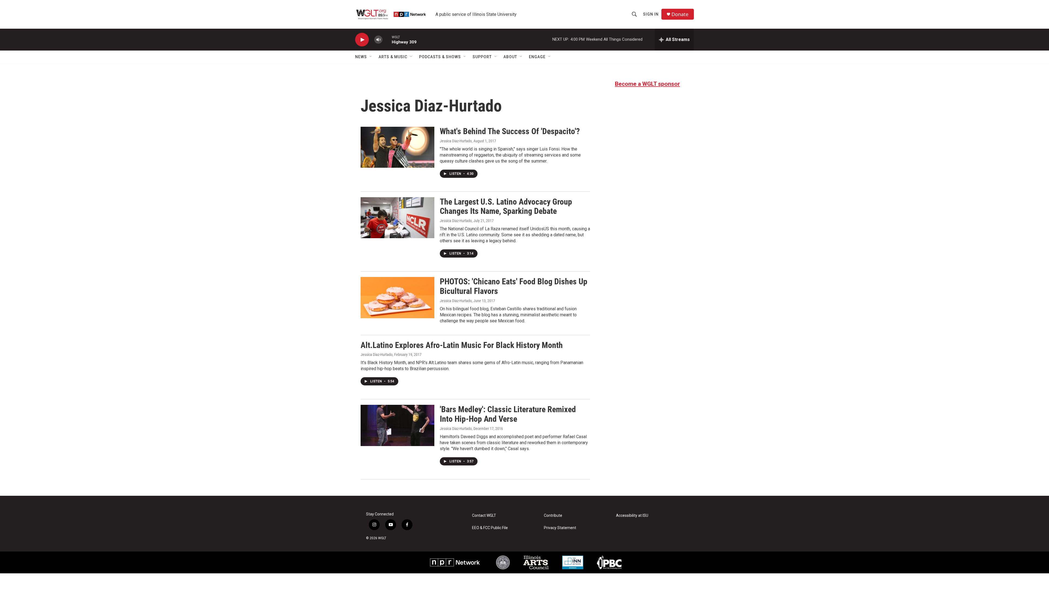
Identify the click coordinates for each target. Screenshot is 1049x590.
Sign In (651, 14)
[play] (362, 40)
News (361, 57)
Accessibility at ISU (632, 516)
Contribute (553, 516)
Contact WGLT (484, 516)
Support (482, 57)
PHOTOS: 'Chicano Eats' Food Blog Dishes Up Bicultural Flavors (513, 286)
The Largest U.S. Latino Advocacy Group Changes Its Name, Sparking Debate (506, 206)
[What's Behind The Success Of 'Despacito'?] (397, 147)
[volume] (378, 40)
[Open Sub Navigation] (371, 57)
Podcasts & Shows (440, 57)
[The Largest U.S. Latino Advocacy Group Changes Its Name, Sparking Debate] (397, 217)
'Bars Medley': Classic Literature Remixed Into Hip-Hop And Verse (508, 414)
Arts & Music (393, 57)
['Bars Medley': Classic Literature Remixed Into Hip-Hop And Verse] (397, 425)
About (510, 57)
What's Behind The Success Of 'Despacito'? (510, 131)
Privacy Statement (560, 528)
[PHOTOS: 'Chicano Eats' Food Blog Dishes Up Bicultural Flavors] (397, 297)
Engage (537, 57)
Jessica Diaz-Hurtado (456, 141)
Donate (679, 14)
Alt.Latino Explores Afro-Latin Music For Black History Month (462, 345)
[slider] (387, 39)
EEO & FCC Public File (490, 528)
